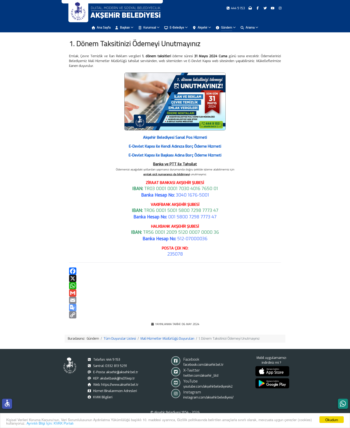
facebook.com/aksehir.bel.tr (203, 364)
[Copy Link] (175, 314)
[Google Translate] (175, 307)
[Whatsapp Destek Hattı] (343, 404)
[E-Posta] (250, 8)
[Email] (175, 300)
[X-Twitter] (265, 8)
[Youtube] (273, 8)
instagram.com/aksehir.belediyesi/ (208, 397)
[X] (175, 278)
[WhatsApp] (175, 285)
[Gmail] (175, 293)
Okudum (331, 419)
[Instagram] (280, 8)
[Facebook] (258, 8)
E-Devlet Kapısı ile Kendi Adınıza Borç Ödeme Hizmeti (175, 146)
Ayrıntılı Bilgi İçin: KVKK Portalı (50, 423)
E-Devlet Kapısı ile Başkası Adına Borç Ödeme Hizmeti (175, 155)
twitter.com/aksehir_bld (200, 375)
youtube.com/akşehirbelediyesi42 (208, 386)
